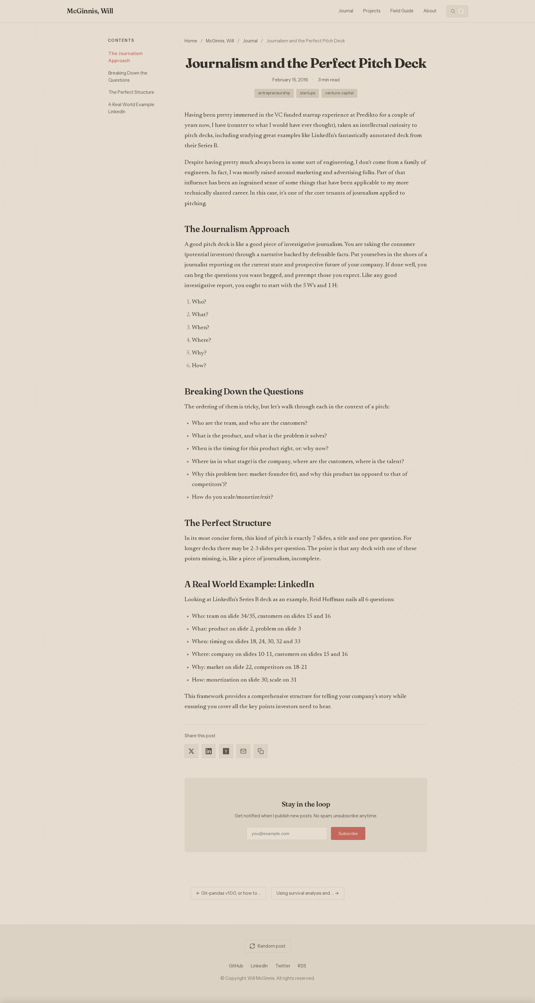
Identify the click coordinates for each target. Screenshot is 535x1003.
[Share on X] (191, 751)
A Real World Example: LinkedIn (131, 108)
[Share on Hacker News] (226, 751)
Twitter (282, 966)
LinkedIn (259, 966)
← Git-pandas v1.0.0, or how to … (228, 893)
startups (307, 93)
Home (191, 41)
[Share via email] (243, 751)
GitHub (236, 966)
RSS (302, 966)
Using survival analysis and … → (307, 893)
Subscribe (348, 833)
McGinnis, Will (90, 10)
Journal (345, 11)
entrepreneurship (274, 93)
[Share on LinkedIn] (208, 751)
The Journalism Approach (125, 57)
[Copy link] (261, 751)
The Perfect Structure (131, 92)
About (430, 11)
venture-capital (339, 93)
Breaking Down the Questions (127, 76)
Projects (372, 11)
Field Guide (402, 11)
